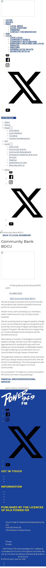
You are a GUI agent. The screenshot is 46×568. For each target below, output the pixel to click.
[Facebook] (8, 61)
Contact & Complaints (15, 476)
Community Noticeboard (23, 42)
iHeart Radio (10, 565)
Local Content (12, 502)
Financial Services (11, 379)
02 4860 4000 (15, 293)
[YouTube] (8, 112)
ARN (7, 563)
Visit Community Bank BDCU (22, 299)
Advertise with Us (20, 51)
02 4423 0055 (18, 542)
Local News (16, 26)
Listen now (7, 118)
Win (8, 34)
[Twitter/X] (25, 107)
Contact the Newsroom (23, 32)
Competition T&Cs (13, 494)
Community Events (20, 40)
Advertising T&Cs (13, 497)
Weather (15, 47)
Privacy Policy (12, 492)
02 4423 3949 (18, 544)
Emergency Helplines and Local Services (27, 44)
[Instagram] (7, 67)
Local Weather (18, 28)
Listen (9, 20)
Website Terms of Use (15, 500)
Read (8, 24)
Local (9, 36)
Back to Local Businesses (17, 235)
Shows (9, 22)
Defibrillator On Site (21, 49)
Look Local (16, 38)
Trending (15, 30)
